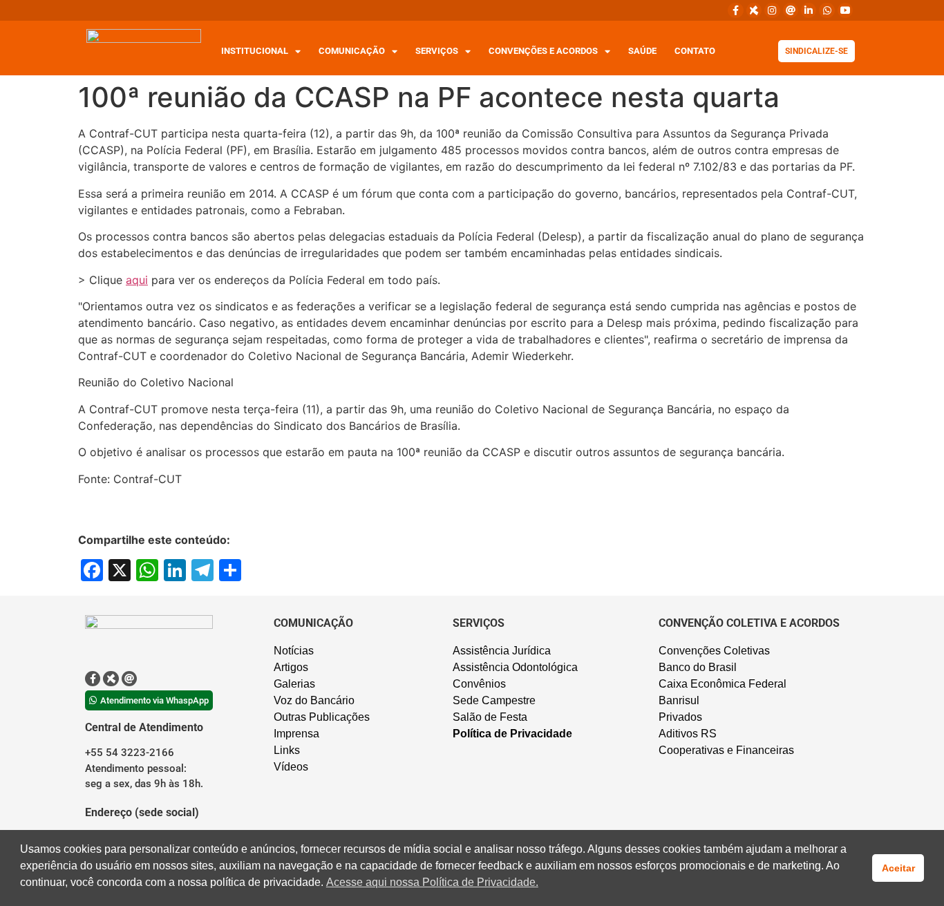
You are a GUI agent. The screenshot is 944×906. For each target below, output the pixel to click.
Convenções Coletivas (714, 651)
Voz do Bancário (314, 700)
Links (287, 750)
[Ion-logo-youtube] (845, 10)
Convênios (479, 684)
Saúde (642, 51)
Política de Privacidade (512, 733)
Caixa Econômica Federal (722, 684)
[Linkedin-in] (808, 10)
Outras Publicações (322, 717)
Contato (694, 51)
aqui (137, 280)
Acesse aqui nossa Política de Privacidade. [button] (432, 882)
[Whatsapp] (826, 10)
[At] (790, 10)
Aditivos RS (688, 733)
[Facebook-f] (735, 10)
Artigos (291, 667)
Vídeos (291, 767)
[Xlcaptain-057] (754, 10)
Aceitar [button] (898, 868)
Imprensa (296, 733)
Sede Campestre (494, 700)
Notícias (294, 651)
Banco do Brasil (698, 667)
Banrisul (679, 700)
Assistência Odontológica (515, 667)
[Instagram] (772, 10)
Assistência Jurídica (502, 651)
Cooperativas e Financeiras (726, 750)
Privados (680, 717)
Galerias (294, 684)
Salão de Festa (490, 717)
